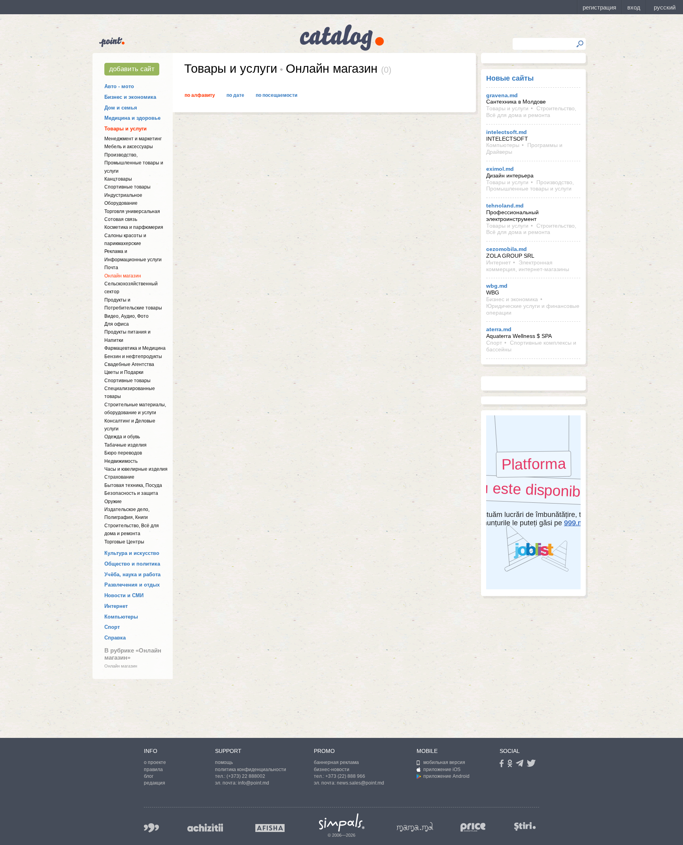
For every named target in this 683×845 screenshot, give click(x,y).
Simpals (341, 822)
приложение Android (446, 776)
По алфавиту (200, 95)
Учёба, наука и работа (132, 574)
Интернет (116, 606)
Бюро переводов (123, 453)
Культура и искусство (131, 553)
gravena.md (502, 95)
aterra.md (498, 329)
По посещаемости (276, 95)
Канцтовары (118, 179)
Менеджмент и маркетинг (133, 138)
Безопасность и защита (131, 493)
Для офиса (116, 324)
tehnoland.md (505, 205)
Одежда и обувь (122, 436)
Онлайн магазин (122, 276)
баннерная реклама (336, 762)
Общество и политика (132, 564)
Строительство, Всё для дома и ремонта (531, 111)
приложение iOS (441, 769)
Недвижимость (121, 461)
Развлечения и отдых (132, 585)
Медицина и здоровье (132, 118)
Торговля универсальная (132, 211)
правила (153, 769)
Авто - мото (119, 86)
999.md (151, 827)
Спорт (112, 627)
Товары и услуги (125, 129)
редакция (154, 783)
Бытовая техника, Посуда (133, 485)
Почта (111, 267)
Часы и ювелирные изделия (136, 469)
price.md (473, 827)
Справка (115, 638)
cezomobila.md (506, 249)
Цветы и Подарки (123, 372)
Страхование (119, 477)
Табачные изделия (125, 445)
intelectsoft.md (506, 132)
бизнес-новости (331, 769)
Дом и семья (120, 108)
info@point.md (253, 783)
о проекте (155, 762)
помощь (224, 762)
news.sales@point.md (360, 783)
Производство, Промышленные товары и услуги (133, 163)
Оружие (113, 501)
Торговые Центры (124, 542)
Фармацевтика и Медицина (135, 348)
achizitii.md (205, 827)
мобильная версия (444, 762)
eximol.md (500, 169)
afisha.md (270, 828)
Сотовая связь (120, 219)
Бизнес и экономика (130, 97)
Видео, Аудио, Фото (126, 316)
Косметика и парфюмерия (133, 227)
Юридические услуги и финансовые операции (532, 309)
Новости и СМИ (123, 595)
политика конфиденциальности (250, 769)
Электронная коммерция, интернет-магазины (527, 265)
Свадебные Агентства (129, 364)
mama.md (415, 827)
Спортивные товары (127, 187)
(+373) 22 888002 (245, 776)
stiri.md (525, 826)
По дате (235, 95)
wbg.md (497, 286)
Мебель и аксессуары (128, 146)
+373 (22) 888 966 (345, 776)
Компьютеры (121, 617)
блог (148, 776)
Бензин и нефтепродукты (133, 356)
